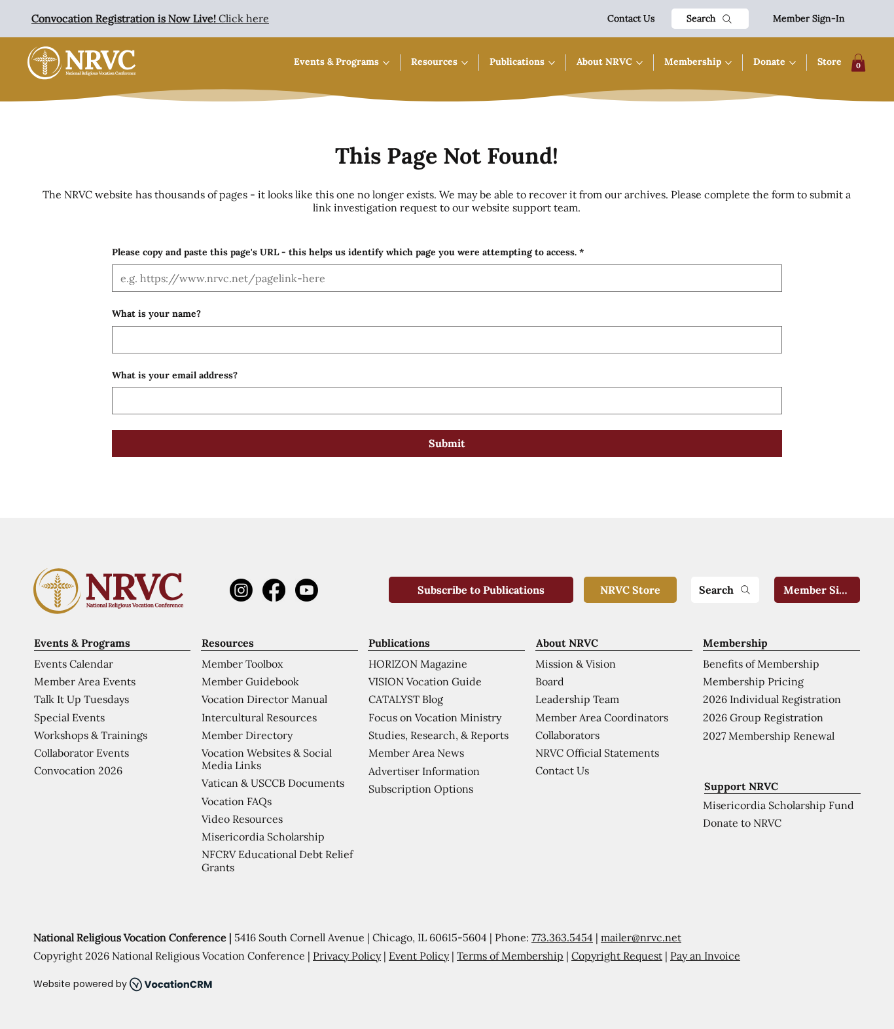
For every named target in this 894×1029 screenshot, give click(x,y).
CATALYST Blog (405, 699)
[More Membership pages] (728, 63)
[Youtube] (306, 590)
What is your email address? (175, 375)
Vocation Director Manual (264, 699)
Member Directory (247, 735)
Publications (399, 642)
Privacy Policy (347, 955)
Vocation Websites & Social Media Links (267, 759)
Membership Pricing (753, 681)
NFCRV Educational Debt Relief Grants (277, 860)
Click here (150, 18)
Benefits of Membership (761, 663)
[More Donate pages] (792, 63)
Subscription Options (420, 788)
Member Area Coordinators (601, 717)
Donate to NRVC (742, 822)
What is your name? (156, 313)
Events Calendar (73, 663)
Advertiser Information (424, 771)
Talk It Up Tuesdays (81, 699)
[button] (858, 62)
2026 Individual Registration (772, 699)
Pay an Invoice (705, 955)
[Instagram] (241, 590)
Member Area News (416, 752)
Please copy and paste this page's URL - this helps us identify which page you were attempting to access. (348, 252)
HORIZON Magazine (417, 663)
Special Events (69, 717)
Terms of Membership (510, 955)
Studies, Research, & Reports (438, 735)
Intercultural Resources (259, 717)
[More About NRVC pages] (639, 63)
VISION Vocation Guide (425, 681)
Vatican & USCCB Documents (273, 782)
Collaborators (567, 735)
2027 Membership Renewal (768, 735)
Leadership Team (577, 699)
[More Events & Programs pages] (386, 63)
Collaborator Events (81, 752)
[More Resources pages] (464, 63)
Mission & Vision (575, 663)
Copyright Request (616, 955)
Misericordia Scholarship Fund (778, 805)
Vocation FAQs (237, 801)
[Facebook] (273, 590)
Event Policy (419, 955)
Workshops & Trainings (90, 735)
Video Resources (242, 818)
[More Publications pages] (551, 63)
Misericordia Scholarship (263, 836)
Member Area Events (84, 681)
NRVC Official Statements (597, 752)
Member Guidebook (250, 681)
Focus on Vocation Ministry (434, 717)
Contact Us (630, 18)
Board (549, 681)
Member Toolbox (242, 663)
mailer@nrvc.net (641, 937)
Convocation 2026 (78, 770)
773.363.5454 (562, 937)
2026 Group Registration (763, 717)
